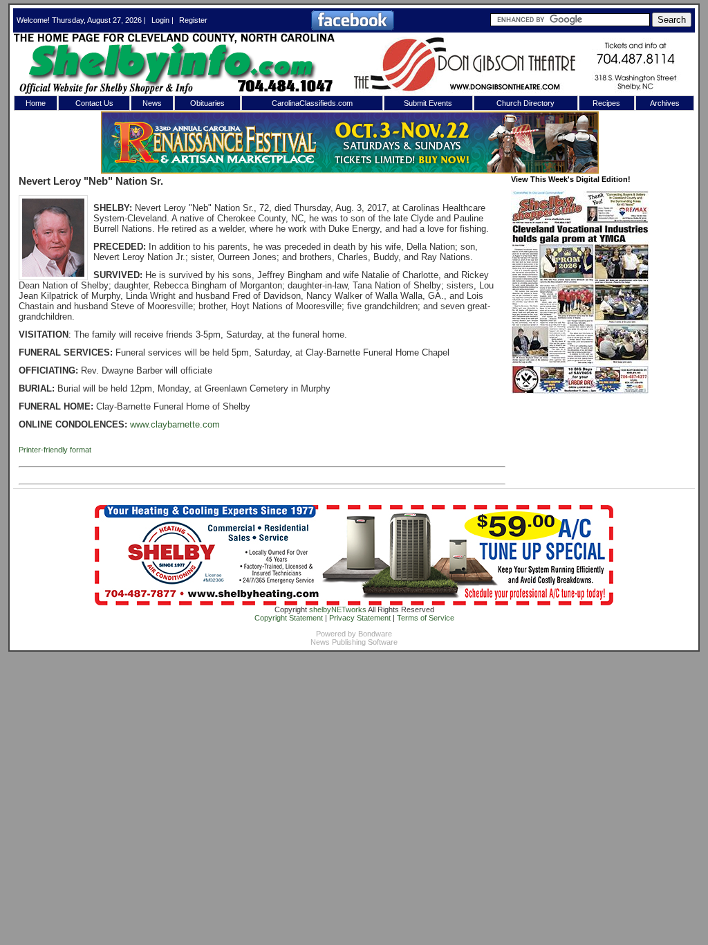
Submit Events (428, 103)
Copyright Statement (288, 618)
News (152, 103)
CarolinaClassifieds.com (312, 103)
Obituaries (207, 103)
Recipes (606, 103)
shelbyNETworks (337, 609)
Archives (665, 103)
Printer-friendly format (55, 450)
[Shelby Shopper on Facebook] (352, 28)
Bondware (375, 634)
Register (193, 20)
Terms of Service (425, 618)
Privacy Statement (360, 618)
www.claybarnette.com (175, 424)
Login (160, 20)
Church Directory (525, 103)
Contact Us (94, 103)
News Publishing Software (354, 642)
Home (36, 103)
